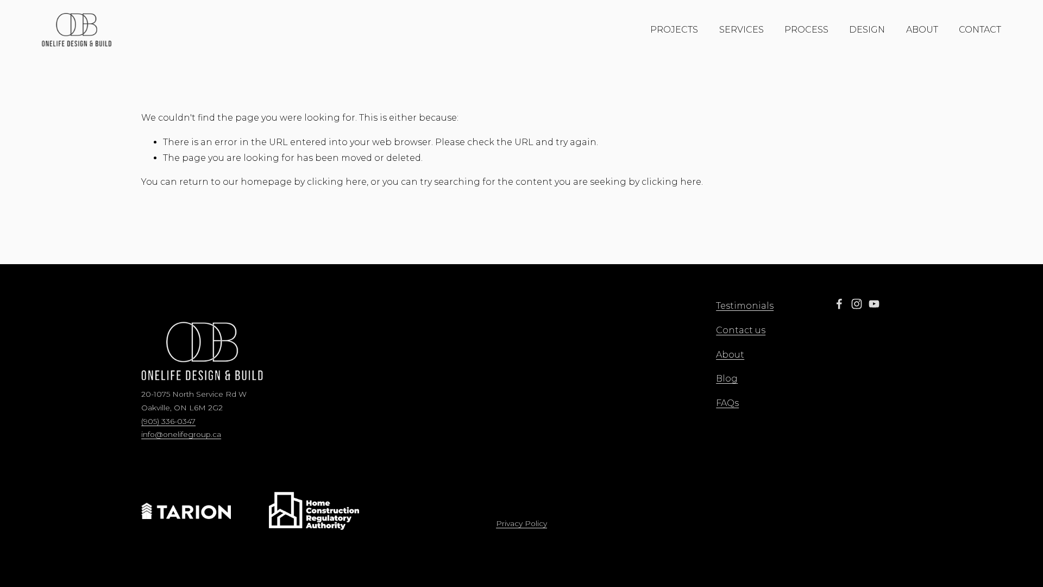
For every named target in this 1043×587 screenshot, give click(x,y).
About (730, 354)
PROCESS (806, 29)
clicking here (337, 182)
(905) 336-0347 (168, 421)
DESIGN (867, 29)
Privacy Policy (521, 523)
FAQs (727, 403)
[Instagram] (856, 303)
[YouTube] (874, 303)
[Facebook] (839, 303)
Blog (727, 378)
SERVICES (741, 29)
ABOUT (922, 29)
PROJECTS (674, 29)
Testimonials (745, 306)
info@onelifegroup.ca (181, 434)
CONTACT (980, 29)
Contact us (740, 330)
